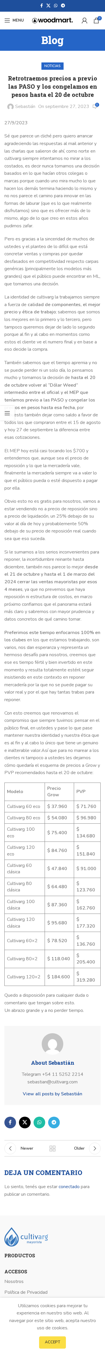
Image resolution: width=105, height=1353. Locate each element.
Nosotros (14, 1281)
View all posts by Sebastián (52, 1094)
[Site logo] (52, 20)
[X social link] (48, 6)
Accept (52, 1342)
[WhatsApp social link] (55, 6)
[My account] (84, 20)
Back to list (52, 1148)
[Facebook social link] (41, 6)
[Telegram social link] (63, 6)
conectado (69, 1186)
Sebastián (25, 106)
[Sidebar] (7, 413)
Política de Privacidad (26, 1292)
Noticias (52, 66)
